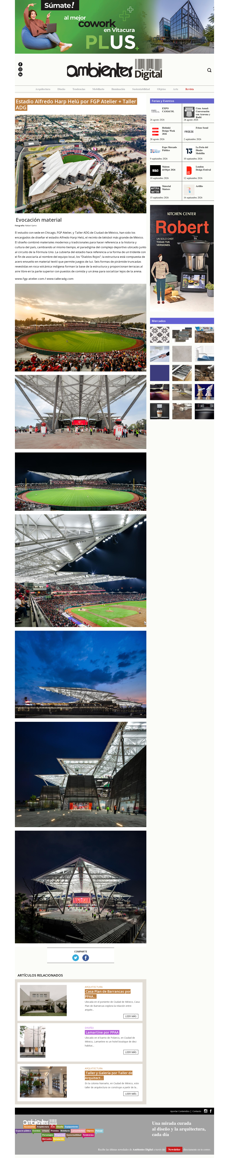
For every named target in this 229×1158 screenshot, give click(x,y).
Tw (75, 957)
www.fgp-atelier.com (29, 279)
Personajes (47, 1135)
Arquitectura (42, 89)
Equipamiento (71, 1127)
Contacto (196, 1111)
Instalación (58, 1139)
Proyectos (60, 1135)
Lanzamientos (78, 1131)
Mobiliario (98, 89)
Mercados (47, 1139)
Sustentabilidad (141, 89)
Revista (189, 89)
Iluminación (118, 89)
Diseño (61, 89)
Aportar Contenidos (179, 1111)
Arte (175, 89)
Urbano (45, 1131)
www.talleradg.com (59, 279)
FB (85, 957)
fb (210, 1111)
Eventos (36, 1131)
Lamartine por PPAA (102, 1032)
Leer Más (130, 1016)
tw (205, 1111)
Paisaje (99, 1131)
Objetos (161, 89)
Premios (55, 1131)
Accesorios (29, 1127)
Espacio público (23, 1131)
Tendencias (78, 89)
